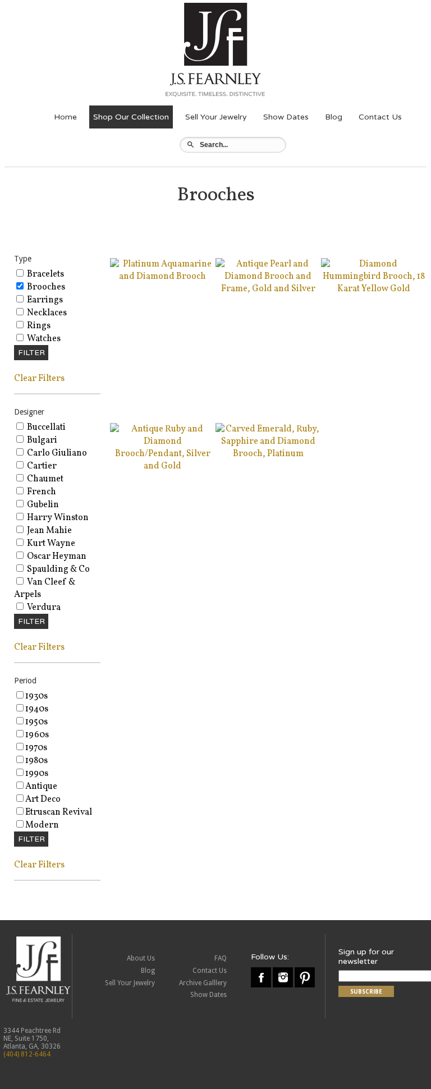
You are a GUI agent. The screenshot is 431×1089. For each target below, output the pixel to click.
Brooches (45, 287)
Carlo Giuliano (56, 453)
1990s (36, 774)
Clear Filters (39, 379)
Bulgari (41, 440)
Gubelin (42, 505)
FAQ (220, 958)
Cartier (41, 466)
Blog (333, 117)
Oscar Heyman (55, 556)
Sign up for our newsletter (366, 956)
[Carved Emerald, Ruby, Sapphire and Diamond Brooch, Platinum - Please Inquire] (268, 454)
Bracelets (44, 274)
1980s (36, 761)
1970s (36, 748)
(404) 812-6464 (27, 1054)
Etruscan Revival (58, 812)
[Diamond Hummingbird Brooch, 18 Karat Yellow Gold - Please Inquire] (374, 289)
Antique (41, 786)
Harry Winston (57, 518)
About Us (141, 958)
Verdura (43, 607)
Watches (43, 339)
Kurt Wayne (50, 543)
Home (65, 117)
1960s (37, 735)
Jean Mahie (48, 531)
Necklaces (46, 313)
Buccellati (45, 427)
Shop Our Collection (131, 117)
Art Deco (43, 799)
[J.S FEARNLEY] (215, 96)
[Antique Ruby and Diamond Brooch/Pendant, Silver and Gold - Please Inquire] (163, 466)
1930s (36, 696)
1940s (36, 709)
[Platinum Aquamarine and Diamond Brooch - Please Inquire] (163, 276)
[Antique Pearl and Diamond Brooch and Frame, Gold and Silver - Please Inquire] (268, 289)
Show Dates (286, 117)
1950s (36, 722)
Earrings (44, 300)
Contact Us (380, 117)
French (40, 492)
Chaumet (44, 479)
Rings (38, 326)
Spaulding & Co (57, 569)
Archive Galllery (203, 983)
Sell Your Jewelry (216, 117)
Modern (42, 825)
